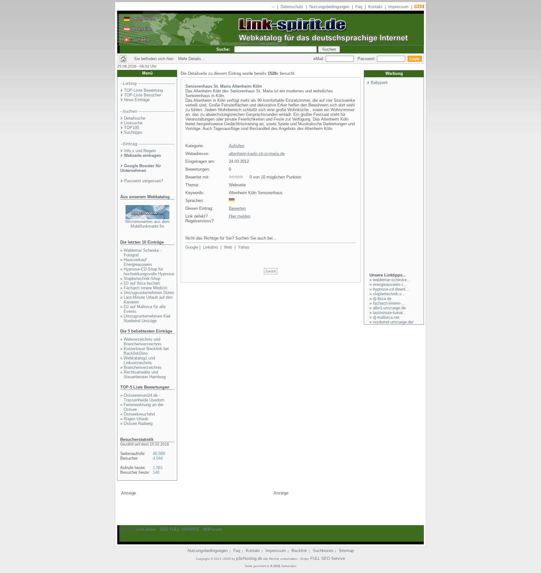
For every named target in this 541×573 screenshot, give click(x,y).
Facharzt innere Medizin (145, 288)
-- (273, 6)
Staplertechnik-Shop (142, 278)
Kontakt (375, 6)
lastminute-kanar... (389, 312)
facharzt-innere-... (389, 303)
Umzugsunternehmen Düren (149, 292)
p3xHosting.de (249, 558)
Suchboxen (323, 550)
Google (191, 247)
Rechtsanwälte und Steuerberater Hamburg (145, 374)
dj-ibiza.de (382, 298)
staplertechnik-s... (389, 294)
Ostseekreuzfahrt (139, 414)
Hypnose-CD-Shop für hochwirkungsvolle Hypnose (149, 271)
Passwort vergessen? (143, 180)
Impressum (398, 6)
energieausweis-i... (390, 284)
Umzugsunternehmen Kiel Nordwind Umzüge (147, 318)
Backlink (299, 550)
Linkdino (210, 247)
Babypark (379, 82)
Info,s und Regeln (140, 150)
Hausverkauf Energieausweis (138, 262)
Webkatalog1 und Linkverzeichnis (139, 360)
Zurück (270, 271)
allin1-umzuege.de (389, 308)
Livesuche (133, 123)
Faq (358, 6)
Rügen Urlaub (136, 418)
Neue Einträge (137, 99)
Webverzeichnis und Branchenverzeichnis (143, 341)
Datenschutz (292, 6)
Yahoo (243, 247)
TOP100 (131, 127)
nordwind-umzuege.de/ (393, 322)
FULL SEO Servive (327, 558)
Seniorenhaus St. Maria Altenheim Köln (223, 86)
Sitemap (346, 550)
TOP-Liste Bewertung (143, 90)
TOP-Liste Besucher (142, 95)
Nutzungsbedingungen (329, 6)
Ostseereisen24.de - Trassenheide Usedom (144, 397)
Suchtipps (133, 132)
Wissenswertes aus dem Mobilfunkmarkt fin (147, 224)
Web (228, 247)
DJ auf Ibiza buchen (142, 283)
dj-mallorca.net (386, 317)
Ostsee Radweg (138, 423)
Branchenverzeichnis (143, 367)
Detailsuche (134, 118)
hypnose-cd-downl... (391, 289)
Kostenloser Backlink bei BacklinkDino (146, 351)
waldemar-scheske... (391, 279)
